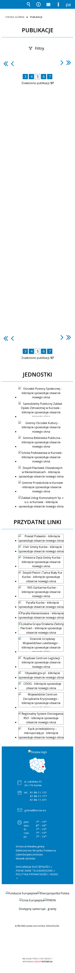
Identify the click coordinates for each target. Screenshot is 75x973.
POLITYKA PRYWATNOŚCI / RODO (37, 874)
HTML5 (32, 948)
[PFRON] (50, 900)
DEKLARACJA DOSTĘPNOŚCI (33, 866)
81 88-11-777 (38, 796)
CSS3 (37, 948)
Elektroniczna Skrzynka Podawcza (36, 850)
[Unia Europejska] (31, 900)
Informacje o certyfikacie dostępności (37, 936)
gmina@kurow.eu (35, 810)
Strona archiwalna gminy (30, 846)
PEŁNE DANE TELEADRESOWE (34, 870)
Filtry (39, 48)
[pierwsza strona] (5, 63)
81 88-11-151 (38, 792)
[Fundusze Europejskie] (21, 893)
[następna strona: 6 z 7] (62, 62)
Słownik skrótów (25, 858)
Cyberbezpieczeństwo (29, 854)
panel (68, 4)
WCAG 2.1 (48, 948)
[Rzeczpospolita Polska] (53, 893)
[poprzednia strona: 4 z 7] (12, 63)
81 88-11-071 (38, 799)
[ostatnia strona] (68, 62)
